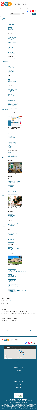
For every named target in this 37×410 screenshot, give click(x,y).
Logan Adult (10, 27)
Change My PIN (11, 90)
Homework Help (11, 225)
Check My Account (11, 91)
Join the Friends (11, 95)
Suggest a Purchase (32, 8)
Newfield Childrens (11, 41)
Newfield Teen (10, 52)
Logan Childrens (11, 38)
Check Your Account (16, 8)
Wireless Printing (11, 82)
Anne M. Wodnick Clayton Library (14, 284)
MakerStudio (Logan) (12, 60)
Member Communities (12, 279)
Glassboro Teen (11, 47)
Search (34, 13)
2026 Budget (10, 277)
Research (3, 195)
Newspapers (10, 146)
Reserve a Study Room (12, 105)
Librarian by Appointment (12, 71)
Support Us (18, 384)
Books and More (5, 109)
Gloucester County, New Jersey (23, 391)
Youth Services (5, 226)
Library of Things (11, 72)
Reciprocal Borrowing (12, 81)
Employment (10, 281)
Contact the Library (11, 100)
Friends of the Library (18, 381)
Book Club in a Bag (11, 67)
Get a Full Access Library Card (13, 103)
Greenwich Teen (11, 48)
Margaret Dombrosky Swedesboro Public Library (17, 290)
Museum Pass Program (12, 156)
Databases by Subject (12, 215)
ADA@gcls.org (4, 408)
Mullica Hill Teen (11, 51)
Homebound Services (12, 68)
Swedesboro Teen (11, 53)
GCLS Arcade (10, 186)
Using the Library (5, 61)
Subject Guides (10, 216)
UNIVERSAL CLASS (11, 217)
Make (3, 157)
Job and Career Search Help (13, 224)
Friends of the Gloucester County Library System (17, 271)
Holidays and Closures (12, 276)
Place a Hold (10, 94)
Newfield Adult (10, 29)
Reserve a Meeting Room (12, 104)
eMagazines (10, 145)
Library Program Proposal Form (13, 108)
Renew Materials (24, 8)
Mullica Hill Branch (11, 289)
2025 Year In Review (12, 269)
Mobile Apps (10, 77)
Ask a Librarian (10, 88)
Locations (9, 282)
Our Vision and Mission (12, 267)
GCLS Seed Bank (11, 152)
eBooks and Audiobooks (12, 142)
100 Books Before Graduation (13, 248)
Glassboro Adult (11, 24)
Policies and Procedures (12, 270)
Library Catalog (10, 133)
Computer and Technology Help (14, 223)
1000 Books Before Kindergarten (14, 240)
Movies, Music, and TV (12, 143)
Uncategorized (10, 300)
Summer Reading (11, 234)
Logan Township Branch (12, 287)
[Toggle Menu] (0, 16)
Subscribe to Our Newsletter (18, 376)
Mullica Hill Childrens (12, 39)
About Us (18, 361)
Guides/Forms (10, 192)
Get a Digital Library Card (12, 101)
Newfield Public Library (12, 291)
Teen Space (10, 247)
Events (3, 19)
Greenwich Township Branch (13, 286)
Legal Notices (4, 292)
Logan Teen (10, 49)
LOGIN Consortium (11, 280)
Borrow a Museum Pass (12, 89)
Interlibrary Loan (11, 70)
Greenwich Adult (11, 25)
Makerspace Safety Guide (12, 194)
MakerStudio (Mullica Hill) (12, 58)
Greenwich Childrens (12, 37)
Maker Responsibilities (12, 191)
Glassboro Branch (11, 285)
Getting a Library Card (18, 367)
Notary (9, 79)
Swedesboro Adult (11, 30)
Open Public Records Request (13, 272)
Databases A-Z (10, 147)
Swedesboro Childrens (12, 42)
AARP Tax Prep (10, 66)
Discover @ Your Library (12, 153)
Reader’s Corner (11, 80)
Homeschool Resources (12, 233)
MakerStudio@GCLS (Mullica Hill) (14, 181)
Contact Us (10, 274)
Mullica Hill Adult (11, 28)
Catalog (3, 18)
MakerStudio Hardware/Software (14, 183)
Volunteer (9, 106)
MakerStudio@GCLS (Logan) (13, 182)
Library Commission (11, 275)
